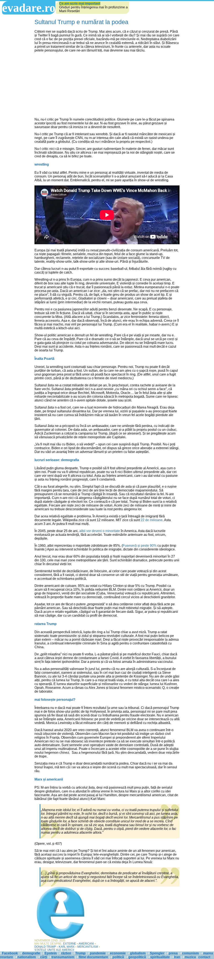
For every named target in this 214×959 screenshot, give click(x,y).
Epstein (51, 953)
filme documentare (93, 957)
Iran (177, 957)
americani (86, 943)
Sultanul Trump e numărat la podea (81, 22)
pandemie (98, 953)
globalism (137, 953)
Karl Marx (67, 946)
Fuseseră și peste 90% (140, 545)
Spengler (157, 953)
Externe (69, 943)
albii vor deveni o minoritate (99, 531)
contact (204, 957)
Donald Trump (45, 946)
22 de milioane (152, 520)
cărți (43, 957)
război (66, 953)
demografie (31, 953)
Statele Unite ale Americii (54, 949)
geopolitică (137, 957)
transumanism (62, 957)
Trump (80, 953)
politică (118, 957)
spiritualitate (160, 957)
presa (173, 953)
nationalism (26, 957)
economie (118, 953)
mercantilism (87, 946)
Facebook (10, 953)
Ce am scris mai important (79, 3)
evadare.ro (28, 7)
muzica (190, 957)
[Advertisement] (107, 85)
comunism (190, 953)
